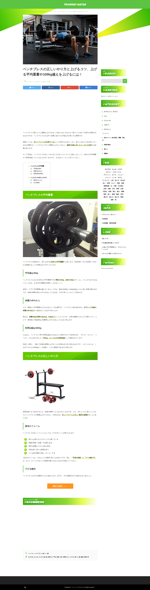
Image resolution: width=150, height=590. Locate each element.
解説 (117, 194)
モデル (120, 177)
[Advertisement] (60, 111)
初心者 (45, 557)
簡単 (105, 194)
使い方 (117, 180)
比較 (122, 188)
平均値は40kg (35, 168)
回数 (122, 183)
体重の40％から (36, 171)
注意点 (105, 191)
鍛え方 (117, 197)
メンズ (114, 177)
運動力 (106, 153)
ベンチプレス (36, 11)
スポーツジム (117, 172)
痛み (114, 191)
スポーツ (106, 125)
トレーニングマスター (78, 587)
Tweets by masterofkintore (107, 268)
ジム (105, 116)
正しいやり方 (70, 557)
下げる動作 (35, 182)
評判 (122, 194)
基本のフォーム (36, 180)
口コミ (113, 183)
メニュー (120, 175)
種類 (122, 191)
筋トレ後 (77, 557)
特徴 (110, 191)
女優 (115, 186)
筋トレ (41, 11)
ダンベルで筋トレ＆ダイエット (112, 253)
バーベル (31, 11)
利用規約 (105, 219)
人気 (112, 180)
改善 (109, 188)
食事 (85, 557)
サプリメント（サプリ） (111, 111)
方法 (61, 557)
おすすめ (30, 557)
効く (104, 183)
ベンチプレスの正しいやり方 (38, 177)
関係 (122, 197)
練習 (82, 557)
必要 (57, 557)
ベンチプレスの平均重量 (36, 166)
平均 (54, 557)
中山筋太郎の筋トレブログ (110, 243)
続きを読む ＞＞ (60, 486)
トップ (24, 11)
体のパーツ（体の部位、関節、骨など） (113, 139)
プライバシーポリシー (109, 214)
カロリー (108, 172)
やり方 (41, 557)
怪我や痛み (107, 144)
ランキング (105, 180)
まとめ (36, 557)
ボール (114, 175)
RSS (25, 587)
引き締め (120, 186)
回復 (118, 183)
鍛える (111, 197)
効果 (49, 557)
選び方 (106, 197)
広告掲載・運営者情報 (109, 223)
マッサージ (105, 133)
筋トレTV (105, 238)
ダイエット (107, 129)
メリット (108, 177)
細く (109, 194)
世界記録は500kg (36, 173)
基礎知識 (106, 186)
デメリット (107, 175)
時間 (64, 557)
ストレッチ (107, 120)
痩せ (118, 191)
